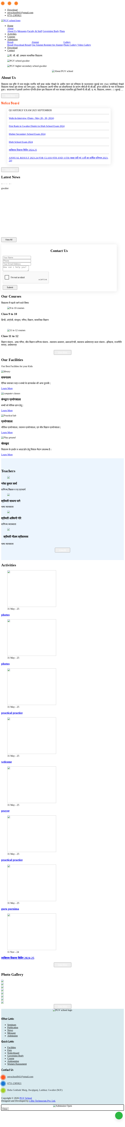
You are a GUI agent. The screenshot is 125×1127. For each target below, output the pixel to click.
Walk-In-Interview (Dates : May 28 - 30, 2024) (31, 110)
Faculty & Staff (34, 31)
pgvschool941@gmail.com (20, 12)
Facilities (11, 1047)
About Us (12, 31)
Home (10, 25)
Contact (11, 50)
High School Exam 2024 (21, 133)
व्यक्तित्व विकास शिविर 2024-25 (23, 141)
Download (12, 10)
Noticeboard (13, 1053)
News (10, 1030)
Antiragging (13, 1061)
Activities (11, 34)
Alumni (35, 42)
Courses (11, 36)
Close (4, 1109)
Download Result (22, 45)
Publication (12, 1027)
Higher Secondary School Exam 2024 (27, 125)
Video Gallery (84, 45)
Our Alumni (38, 45)
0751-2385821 (14, 15)
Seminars (11, 1024)
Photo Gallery (70, 45)
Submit (10, 287)
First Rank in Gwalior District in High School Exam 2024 (36, 118)
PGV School (26, 1098)
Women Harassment (17, 1064)
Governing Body (51, 31)
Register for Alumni (53, 45)
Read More (10, 96)
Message (11, 1033)
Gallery (67, 42)
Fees (9, 1050)
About (10, 28)
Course (10, 1058)
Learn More (7, 388)
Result (10, 42)
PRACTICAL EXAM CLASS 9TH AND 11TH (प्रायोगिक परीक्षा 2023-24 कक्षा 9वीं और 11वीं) (53, 160)
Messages (22, 31)
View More (10, 170)
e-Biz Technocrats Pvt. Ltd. (42, 1101)
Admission (12, 39)
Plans (62, 31)
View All (8, 240)
